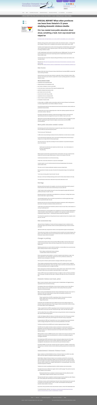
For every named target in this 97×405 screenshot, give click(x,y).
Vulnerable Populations (34, 12)
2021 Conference (69, 12)
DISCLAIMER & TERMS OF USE (32, 400)
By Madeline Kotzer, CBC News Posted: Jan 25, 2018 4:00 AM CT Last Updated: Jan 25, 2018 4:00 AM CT (56, 38)
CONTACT (23, 400)
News (65, 397)
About (27, 12)
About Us (37, 397)
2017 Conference (62, 12)
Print (25, 21)
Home (23, 12)
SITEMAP (41, 400)
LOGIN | (38, 400)
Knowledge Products (43, 12)
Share (25, 23)
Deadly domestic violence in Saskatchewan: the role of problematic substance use (59, 64)
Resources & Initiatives (53, 12)
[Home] (38, 5)
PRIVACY (26, 400)
